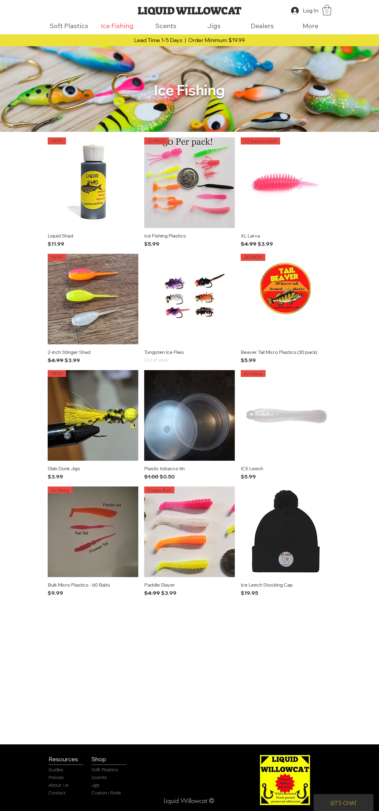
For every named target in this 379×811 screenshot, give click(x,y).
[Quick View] (189, 299)
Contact (57, 793)
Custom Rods (106, 793)
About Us (58, 785)
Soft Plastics (104, 770)
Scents (99, 777)
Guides (56, 770)
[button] (326, 10)
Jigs (95, 785)
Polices (56, 777)
